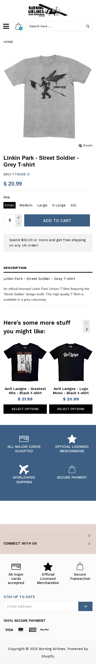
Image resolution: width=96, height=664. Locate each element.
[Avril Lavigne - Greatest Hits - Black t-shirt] (25, 362)
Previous (86, 323)
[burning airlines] (48, 10)
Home (8, 42)
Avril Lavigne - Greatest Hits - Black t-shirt (25, 391)
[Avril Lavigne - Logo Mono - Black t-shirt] (71, 362)
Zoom (88, 145)
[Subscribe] (85, 606)
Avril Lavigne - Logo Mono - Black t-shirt (71, 391)
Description (14, 268)
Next (86, 329)
